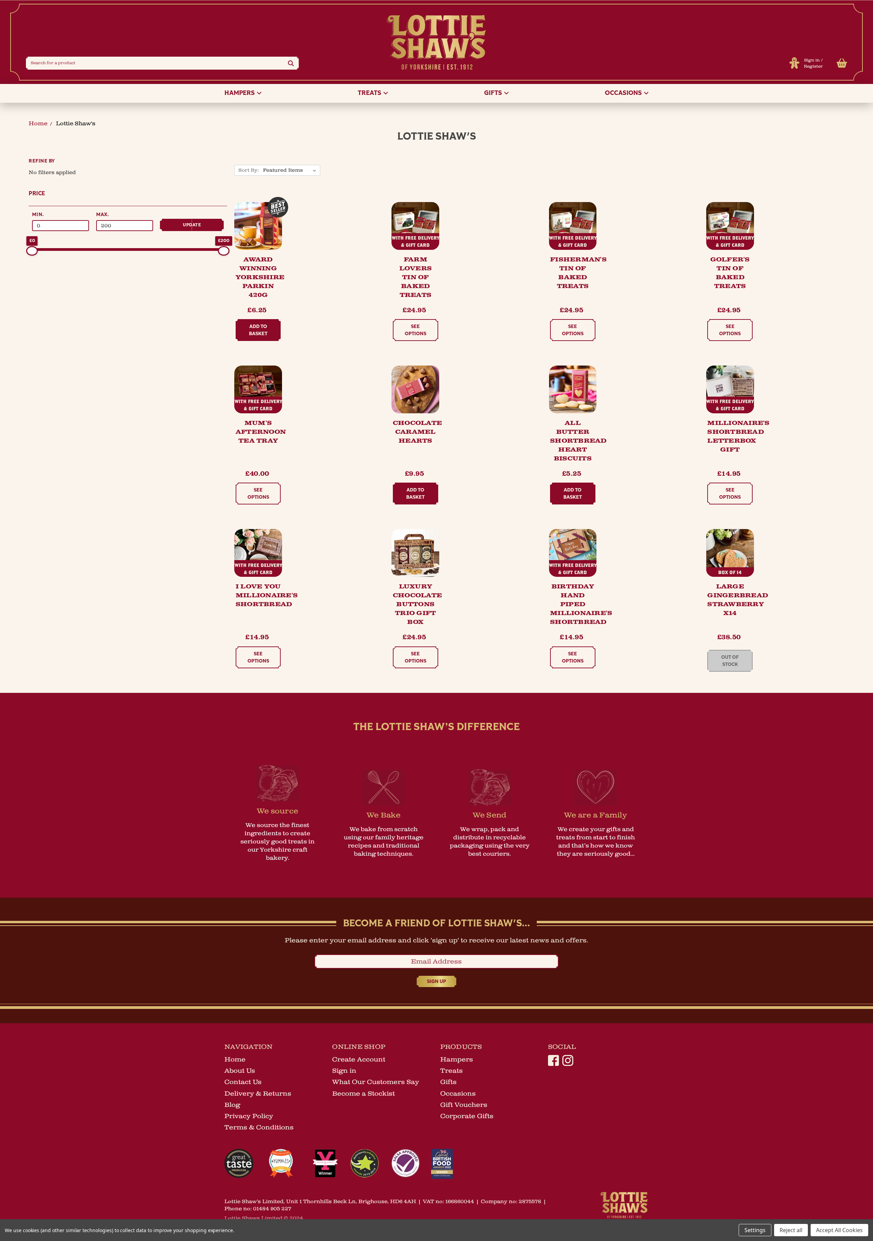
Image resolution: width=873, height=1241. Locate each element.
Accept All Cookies (839, 1230)
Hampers (240, 93)
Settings (755, 1230)
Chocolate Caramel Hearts (417, 432)
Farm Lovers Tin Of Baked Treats (415, 277)
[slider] (32, 251)
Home (38, 123)
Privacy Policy (248, 1116)
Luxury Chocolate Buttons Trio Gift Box (417, 604)
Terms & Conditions (259, 1127)
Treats (370, 93)
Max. (102, 214)
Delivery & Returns (257, 1093)
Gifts (493, 93)
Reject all (791, 1230)
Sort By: (248, 170)
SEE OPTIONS (415, 330)
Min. (38, 214)
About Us (239, 1070)
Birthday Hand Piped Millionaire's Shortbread (581, 604)
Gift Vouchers (463, 1105)
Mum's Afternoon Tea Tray (261, 432)
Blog (232, 1105)
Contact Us (243, 1082)
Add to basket (258, 330)
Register (813, 66)
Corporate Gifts (466, 1116)
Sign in (812, 60)
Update (192, 225)
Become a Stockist (363, 1093)
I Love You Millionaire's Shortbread (267, 595)
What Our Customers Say (375, 1082)
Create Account (358, 1059)
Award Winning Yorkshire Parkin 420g (260, 277)
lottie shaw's (75, 123)
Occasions (624, 93)
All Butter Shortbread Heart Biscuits (578, 440)
